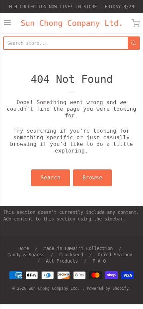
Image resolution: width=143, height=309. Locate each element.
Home (23, 248)
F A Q (99, 261)
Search (51, 177)
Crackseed (71, 254)
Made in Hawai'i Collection (78, 248)
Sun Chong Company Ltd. (72, 23)
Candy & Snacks (26, 254)
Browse (92, 177)
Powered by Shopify (108, 288)
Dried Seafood (115, 254)
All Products (62, 261)
